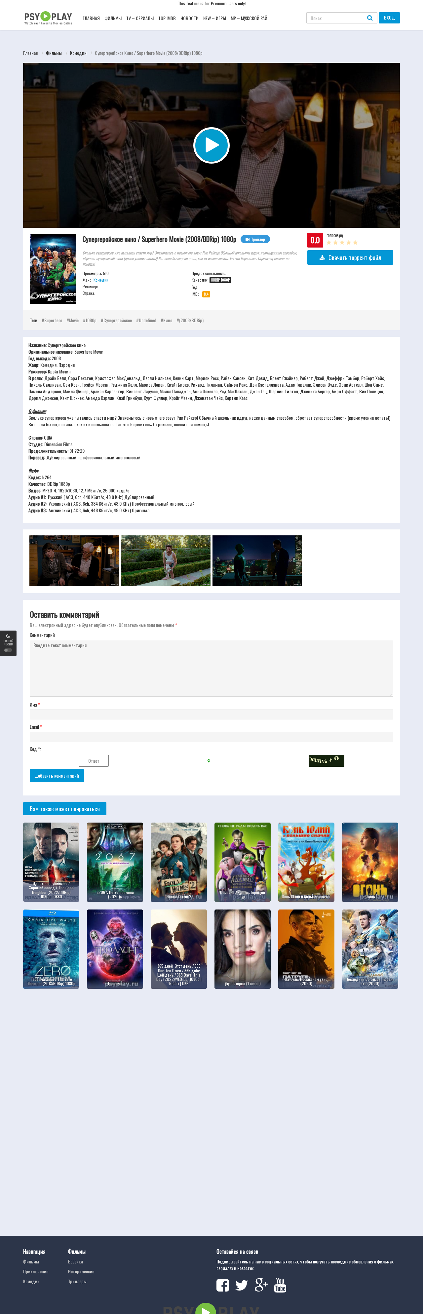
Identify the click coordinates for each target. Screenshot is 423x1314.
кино (167, 320)
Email (36, 726)
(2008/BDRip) (191, 320)
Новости (189, 18)
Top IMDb (167, 18)
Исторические (81, 1271)
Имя (35, 704)
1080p (91, 320)
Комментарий (42, 635)
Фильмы (113, 18)
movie (74, 320)
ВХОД (389, 17)
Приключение (35, 1271)
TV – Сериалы (140, 18)
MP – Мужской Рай (249, 18)
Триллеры (77, 1281)
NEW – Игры (214, 18)
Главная (91, 18)
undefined (147, 320)
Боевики (75, 1261)
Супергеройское (117, 320)
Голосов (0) (335, 235)
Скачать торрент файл (354, 257)
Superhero (53, 320)
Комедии (78, 52)
